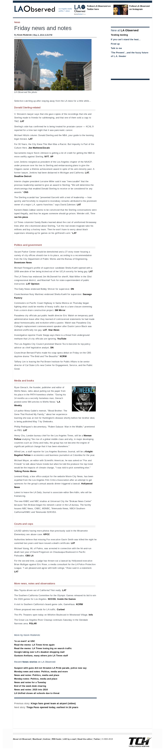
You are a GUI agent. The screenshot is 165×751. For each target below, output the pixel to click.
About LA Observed (22, 739)
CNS (26, 192)
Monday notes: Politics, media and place (35, 679)
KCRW (63, 356)
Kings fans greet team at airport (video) (53, 703)
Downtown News (23, 262)
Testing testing (119, 35)
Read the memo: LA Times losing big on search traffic (43, 648)
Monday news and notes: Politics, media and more (41, 671)
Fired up (115, 44)
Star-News (53, 330)
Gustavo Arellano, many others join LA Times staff (41, 655)
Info (91, 615)
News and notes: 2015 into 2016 (31, 689)
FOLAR (33, 623)
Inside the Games (66, 599)
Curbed (61, 609)
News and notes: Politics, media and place (36, 675)
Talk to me (116, 48)
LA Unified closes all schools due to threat (36, 693)
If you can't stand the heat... (126, 39)
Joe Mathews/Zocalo (39, 148)
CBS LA (29, 555)
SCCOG (52, 599)
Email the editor (85, 739)
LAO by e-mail (69, 739)
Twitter (97, 739)
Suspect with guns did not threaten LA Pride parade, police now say (50, 668)
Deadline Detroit (22, 176)
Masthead (37, 739)
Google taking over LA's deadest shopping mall (39, 652)
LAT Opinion (32, 284)
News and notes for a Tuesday (30, 682)
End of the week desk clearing (30, 686)
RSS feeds (56, 739)
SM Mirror (60, 310)
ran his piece (21, 217)
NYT (46, 156)
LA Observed (129, 30)
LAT (22, 121)
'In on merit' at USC (24, 641)
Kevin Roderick (24, 35)
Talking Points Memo (25, 471)
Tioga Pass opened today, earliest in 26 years (52, 707)
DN (72, 289)
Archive (46, 739)
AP (51, 156)
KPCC (46, 534)
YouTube (61, 338)
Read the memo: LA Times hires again (34, 645)
